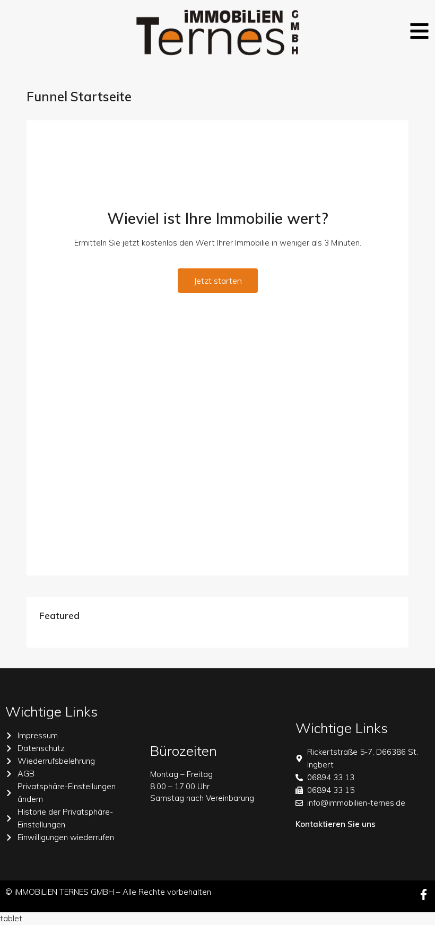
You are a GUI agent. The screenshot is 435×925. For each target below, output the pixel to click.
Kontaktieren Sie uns (335, 824)
